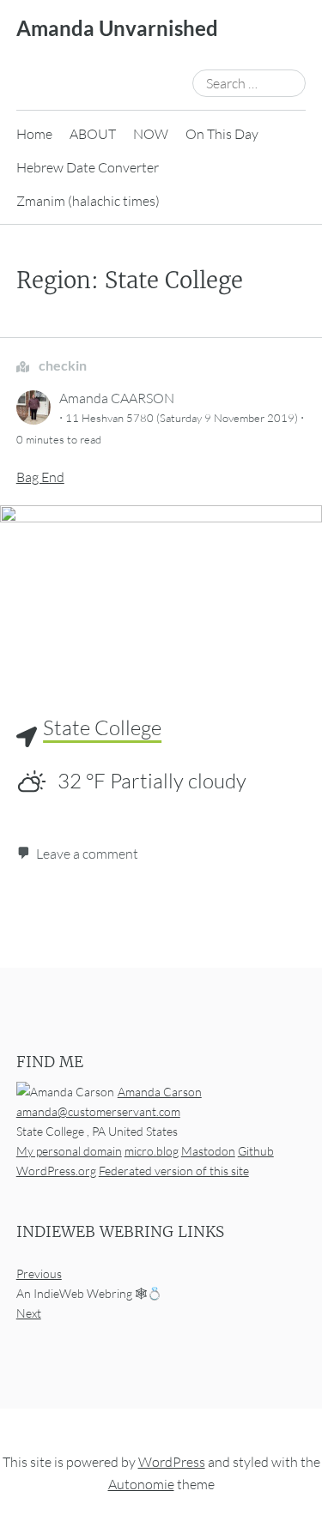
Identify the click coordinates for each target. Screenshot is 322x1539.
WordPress (171, 1462)
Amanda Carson (160, 1091)
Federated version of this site (174, 1170)
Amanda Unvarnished (117, 27)
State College (102, 727)
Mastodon (208, 1151)
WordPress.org (56, 1170)
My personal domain (69, 1151)
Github (256, 1151)
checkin (61, 365)
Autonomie (141, 1484)
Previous (39, 1273)
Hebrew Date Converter (87, 167)
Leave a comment (87, 853)
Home (34, 133)
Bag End (40, 477)
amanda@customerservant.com (98, 1111)
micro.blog (152, 1151)
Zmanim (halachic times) (88, 200)
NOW (150, 133)
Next (28, 1314)
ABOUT (93, 133)
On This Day (221, 133)
